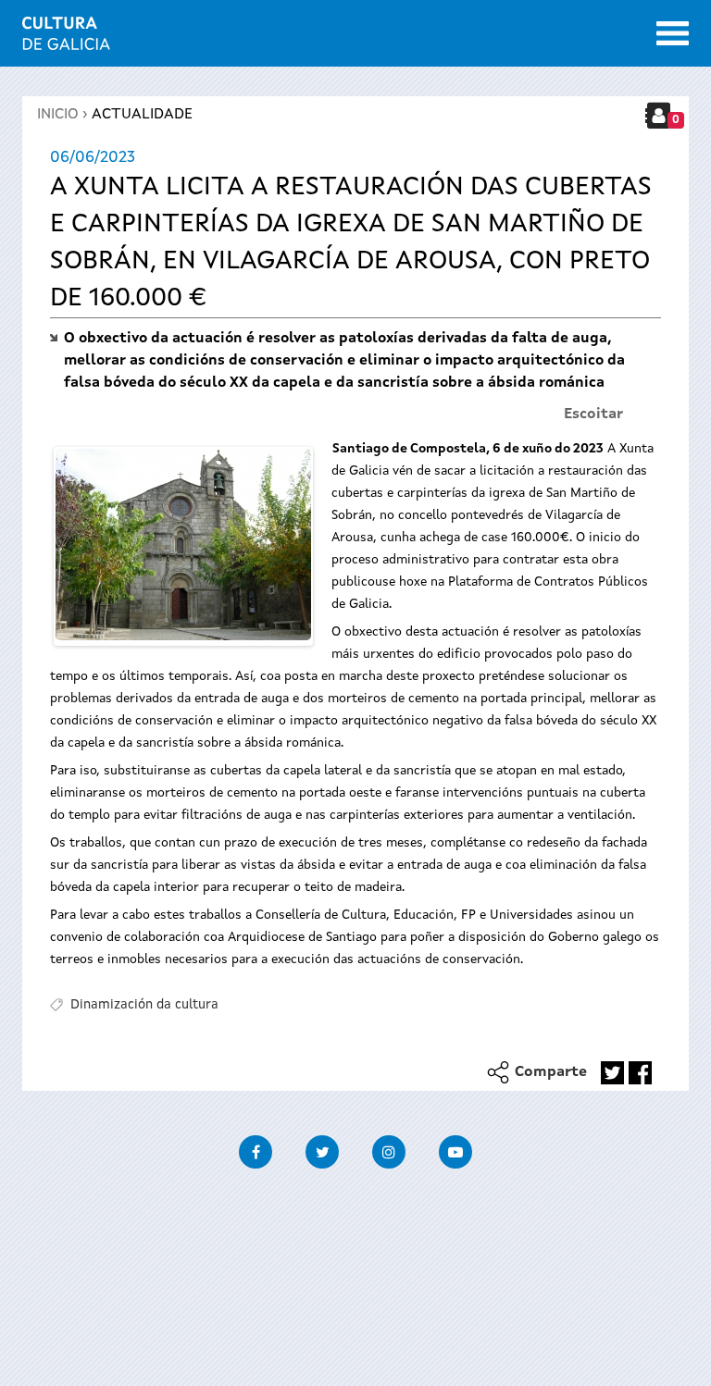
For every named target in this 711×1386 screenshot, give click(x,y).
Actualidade (142, 114)
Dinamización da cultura (144, 1004)
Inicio (58, 114)
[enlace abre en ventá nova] (612, 1072)
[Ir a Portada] (66, 38)
